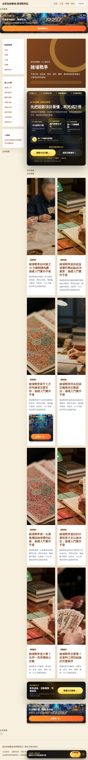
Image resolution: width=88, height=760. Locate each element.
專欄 (67, 4)
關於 (73, 4)
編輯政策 (8, 70)
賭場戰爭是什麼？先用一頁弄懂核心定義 (40, 657)
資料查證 (8, 92)
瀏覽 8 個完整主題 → (38, 82)
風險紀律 (8, 107)
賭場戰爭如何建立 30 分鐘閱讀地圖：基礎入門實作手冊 (40, 268)
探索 (56, 4)
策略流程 (8, 102)
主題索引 (6, 752)
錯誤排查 (8, 112)
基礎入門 (8, 88)
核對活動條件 (69, 153)
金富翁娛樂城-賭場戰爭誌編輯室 (13, 141)
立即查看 (75, 754)
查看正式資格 (70, 691)
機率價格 (8, 97)
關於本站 (24, 752)
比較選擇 (8, 117)
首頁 (6, 50)
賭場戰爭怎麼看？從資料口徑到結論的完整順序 (70, 657)
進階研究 (8, 122)
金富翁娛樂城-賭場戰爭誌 (15, 3)
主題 (61, 4)
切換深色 (81, 3)
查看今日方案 (43, 153)
